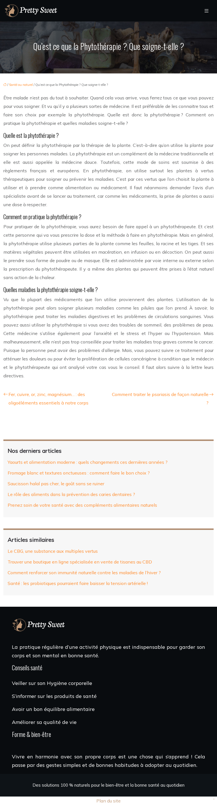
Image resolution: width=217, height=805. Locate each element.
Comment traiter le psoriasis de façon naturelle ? (160, 398)
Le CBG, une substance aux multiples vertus (53, 551)
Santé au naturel (21, 85)
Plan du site (108, 801)
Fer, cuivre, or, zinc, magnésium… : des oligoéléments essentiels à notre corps (48, 398)
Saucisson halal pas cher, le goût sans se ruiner (56, 483)
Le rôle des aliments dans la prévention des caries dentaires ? (71, 494)
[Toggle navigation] (206, 11)
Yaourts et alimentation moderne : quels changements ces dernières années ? (88, 462)
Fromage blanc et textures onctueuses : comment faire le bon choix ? (79, 473)
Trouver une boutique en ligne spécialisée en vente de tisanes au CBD (80, 562)
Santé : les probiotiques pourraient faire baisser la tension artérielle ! (78, 583)
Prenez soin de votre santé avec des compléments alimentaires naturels (82, 505)
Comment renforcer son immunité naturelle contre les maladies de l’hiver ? (84, 572)
